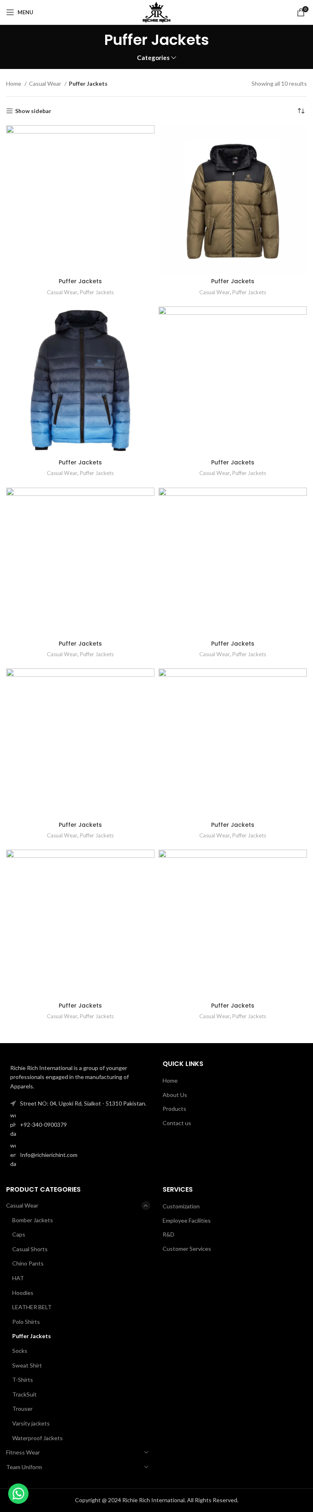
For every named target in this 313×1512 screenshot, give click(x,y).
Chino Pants (28, 1263)
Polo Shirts (26, 1321)
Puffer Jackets (80, 281)
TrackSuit (24, 1394)
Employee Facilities (187, 1220)
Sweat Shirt (27, 1365)
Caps (18, 1234)
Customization (181, 1206)
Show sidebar (33, 111)
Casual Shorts (30, 1249)
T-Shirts (22, 1379)
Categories (153, 58)
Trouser (22, 1408)
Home (14, 83)
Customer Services (187, 1248)
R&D (168, 1234)
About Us (175, 1094)
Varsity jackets (31, 1423)
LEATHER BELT (32, 1306)
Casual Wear (45, 83)
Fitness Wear (23, 1452)
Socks (19, 1350)
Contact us (177, 1122)
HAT (18, 1277)
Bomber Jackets (32, 1220)
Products (174, 1108)
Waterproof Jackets (37, 1437)
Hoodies (22, 1292)
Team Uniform (24, 1466)
